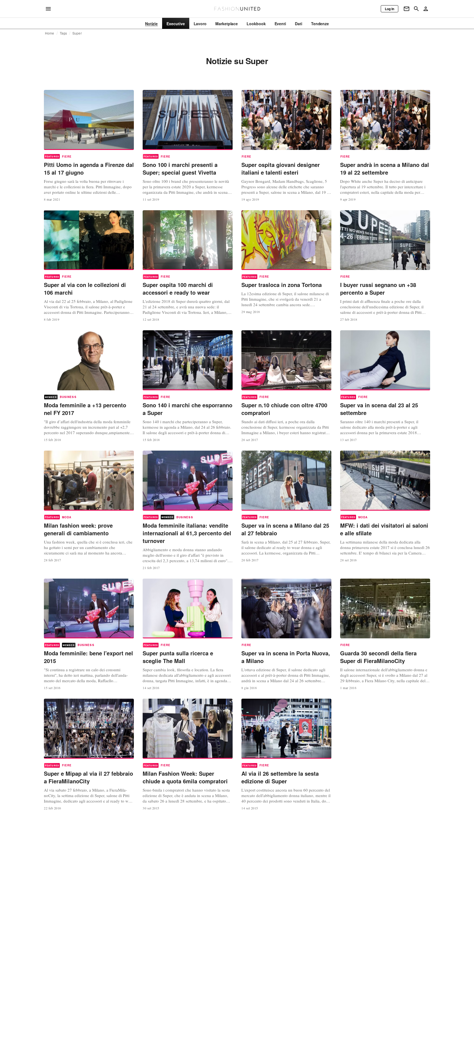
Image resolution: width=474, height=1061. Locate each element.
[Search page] (416, 8)
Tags (63, 33)
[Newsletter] (406, 8)
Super (77, 33)
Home (49, 33)
